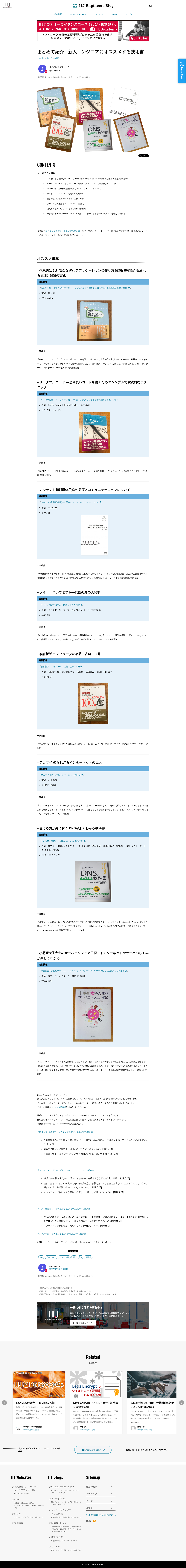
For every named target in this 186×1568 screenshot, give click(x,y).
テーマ (89, 1501)
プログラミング (51, 1257)
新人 (80, 1257)
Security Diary (66, 1501)
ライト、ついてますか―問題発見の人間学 (65, 194)
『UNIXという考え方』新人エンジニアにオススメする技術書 (65, 1132)
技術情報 (58, 14)
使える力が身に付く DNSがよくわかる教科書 (66, 208)
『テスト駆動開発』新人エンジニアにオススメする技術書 (63, 1209)
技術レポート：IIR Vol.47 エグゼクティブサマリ (147, 1450)
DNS (41, 1257)
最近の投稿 (91, 1486)
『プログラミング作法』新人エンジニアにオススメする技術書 (65, 1170)
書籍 (74, 1257)
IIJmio (29, 1503)
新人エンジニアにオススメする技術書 (62, 231)
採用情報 (18, 1523)
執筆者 (89, 1508)
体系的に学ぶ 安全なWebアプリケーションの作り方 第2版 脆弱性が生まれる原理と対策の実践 (87, 179)
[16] (42, 69)
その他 (129, 14)
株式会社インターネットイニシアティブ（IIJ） (26, 1489)
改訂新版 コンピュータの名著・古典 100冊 (65, 199)
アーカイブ (91, 1493)
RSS (88, 1521)
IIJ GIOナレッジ (66, 1527)
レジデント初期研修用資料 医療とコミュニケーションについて (74, 188)
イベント (100, 14)
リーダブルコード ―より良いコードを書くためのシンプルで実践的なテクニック (81, 183)
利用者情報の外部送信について (101, 1515)
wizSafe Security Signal (65, 1489)
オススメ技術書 (59, 1107)
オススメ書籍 (48, 173)
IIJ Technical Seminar (79, 14)
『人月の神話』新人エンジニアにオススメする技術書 (61, 1234)
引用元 (47, 1144)
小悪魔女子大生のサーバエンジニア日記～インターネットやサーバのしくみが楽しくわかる (86, 214)
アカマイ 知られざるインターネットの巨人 (65, 204)
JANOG (115, 14)
